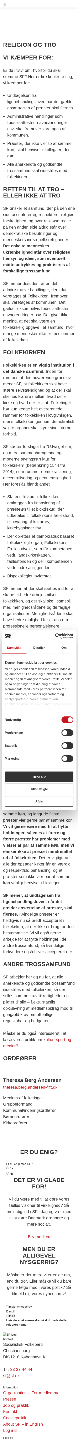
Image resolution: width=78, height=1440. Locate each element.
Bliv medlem (39, 1236)
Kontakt (10, 1411)
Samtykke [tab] (14, 647)
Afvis (39, 801)
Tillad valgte (39, 789)
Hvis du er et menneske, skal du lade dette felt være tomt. (36, 1322)
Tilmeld (10, 1315)
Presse (9, 1399)
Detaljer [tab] (39, 647)
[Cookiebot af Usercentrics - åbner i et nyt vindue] (55, 636)
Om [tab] (64, 647)
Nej (11, 1173)
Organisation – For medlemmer (32, 1393)
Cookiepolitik (14, 1418)
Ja (11, 1168)
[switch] (67, 732)
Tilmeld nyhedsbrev (19, 1306)
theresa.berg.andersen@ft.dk (30, 1087)
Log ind (10, 1430)
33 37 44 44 (21, 1369)
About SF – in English (23, 1424)
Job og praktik (16, 1405)
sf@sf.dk (11, 1375)
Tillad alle (39, 776)
